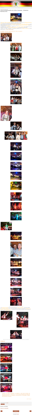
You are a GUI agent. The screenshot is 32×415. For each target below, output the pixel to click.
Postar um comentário (4, 408)
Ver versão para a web (16, 412)
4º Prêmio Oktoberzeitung (9, 29)
